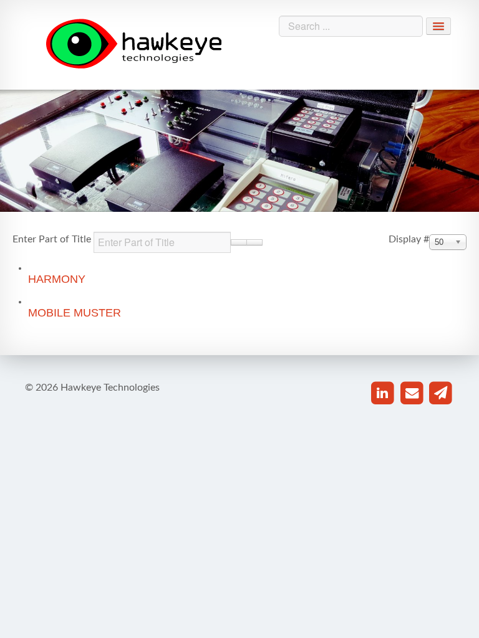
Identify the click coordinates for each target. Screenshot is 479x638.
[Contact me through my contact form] (440, 393)
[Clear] (254, 242)
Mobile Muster (74, 313)
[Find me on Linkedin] (382, 393)
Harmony (56, 279)
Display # (409, 239)
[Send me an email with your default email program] (412, 393)
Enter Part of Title (53, 239)
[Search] (239, 242)
